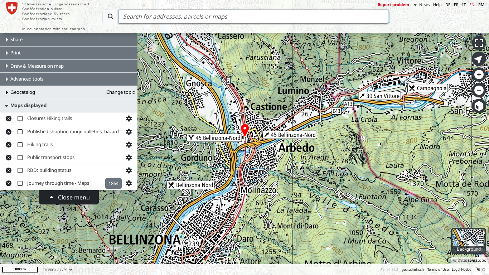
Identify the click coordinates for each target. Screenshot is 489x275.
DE (447, 4)
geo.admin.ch (413, 269)
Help (437, 4)
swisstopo (477, 260)
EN (472, 4)
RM (481, 4)
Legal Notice (461, 269)
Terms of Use (438, 269)
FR (456, 4)
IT (464, 4)
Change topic (120, 92)
